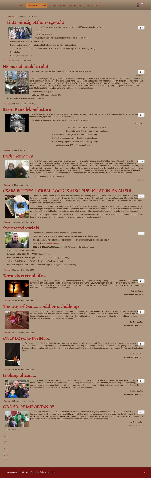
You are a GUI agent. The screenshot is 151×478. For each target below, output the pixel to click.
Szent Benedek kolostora (27, 109)
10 (7, 455)
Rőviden (11, 16)
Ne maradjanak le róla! (25, 66)
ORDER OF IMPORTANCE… (30, 407)
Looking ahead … (19, 375)
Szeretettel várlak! (21, 228)
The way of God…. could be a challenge (41, 306)
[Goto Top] (144, 472)
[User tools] (141, 28)
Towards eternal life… (24, 276)
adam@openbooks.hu (55, 243)
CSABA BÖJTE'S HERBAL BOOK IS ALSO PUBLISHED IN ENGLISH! (67, 191)
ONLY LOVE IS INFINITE (26, 338)
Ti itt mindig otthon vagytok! (35, 22)
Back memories (18, 156)
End (7, 460)
